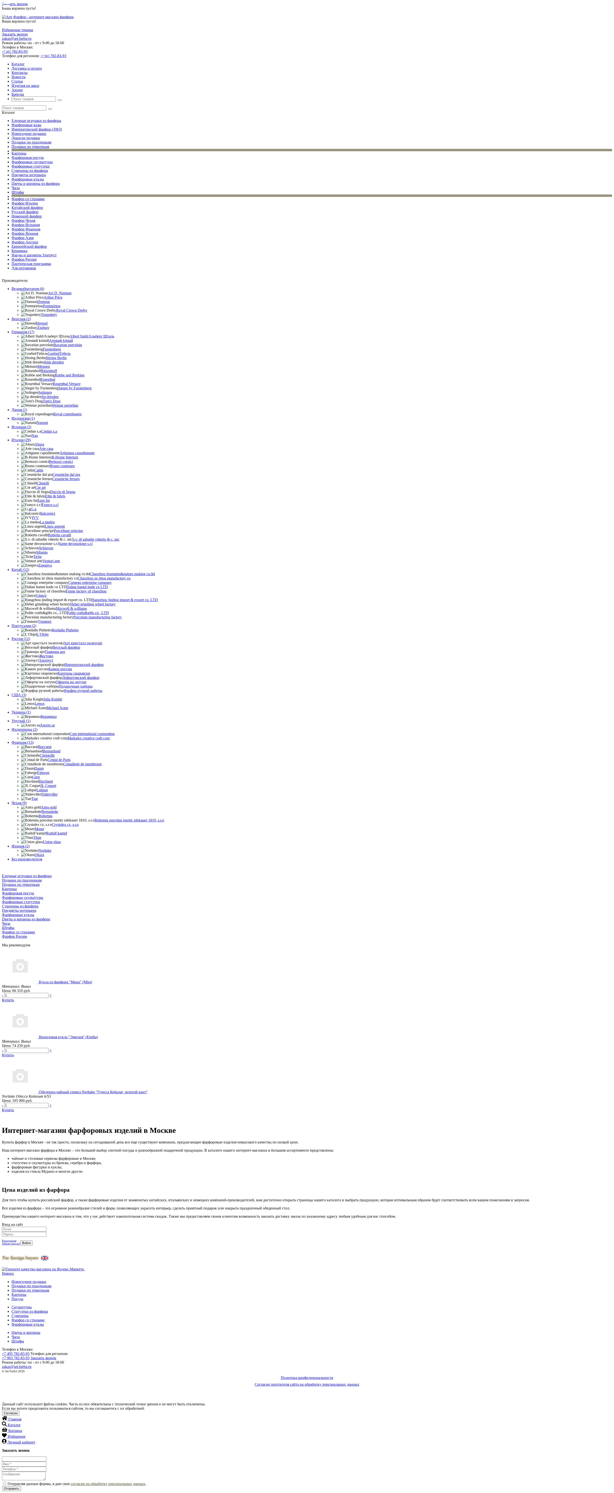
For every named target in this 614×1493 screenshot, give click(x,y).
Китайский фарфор (27, 208)
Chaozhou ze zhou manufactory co (104, 578)
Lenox (40, 703)
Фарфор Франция (26, 229)
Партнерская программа (31, 264)
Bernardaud (51, 751)
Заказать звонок (15, 4)
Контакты (20, 73)
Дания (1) (19, 410)
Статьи (17, 81)
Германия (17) (23, 332)
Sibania (41, 552)
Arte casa (46, 449)
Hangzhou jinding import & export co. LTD (124, 600)
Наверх (8, 1273)
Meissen (43, 366)
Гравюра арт (55, 652)
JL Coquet (48, 786)
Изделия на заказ (25, 86)
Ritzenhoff (49, 371)
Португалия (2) (24, 626)
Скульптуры (22, 1307)
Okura (39, 855)
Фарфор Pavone (24, 259)
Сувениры (20, 1316)
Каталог (18, 64)
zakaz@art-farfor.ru (16, 38)
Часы (16, 188)
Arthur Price (53, 297)
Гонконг (45, 621)
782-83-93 (15, 51)
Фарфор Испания (26, 225)
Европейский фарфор (29, 246)
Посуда (17, 1299)
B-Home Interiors (65, 457)
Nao (34, 436)
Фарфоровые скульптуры (32, 162)
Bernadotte (49, 812)
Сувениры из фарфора (30, 171)
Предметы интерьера (29, 175)
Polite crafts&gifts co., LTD (88, 613)
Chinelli (43, 483)
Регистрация (9, 1240)
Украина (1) (21, 712)
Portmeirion (51, 306)
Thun (37, 837)
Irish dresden (54, 362)
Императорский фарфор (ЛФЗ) (37, 129)
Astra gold (49, 807)
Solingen (45, 392)
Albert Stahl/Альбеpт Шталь (92, 336)
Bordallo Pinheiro (65, 630)
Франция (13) (23, 742)
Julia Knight (52, 699)
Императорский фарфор (84, 665)
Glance (41, 595)
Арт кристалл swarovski (83, 643)
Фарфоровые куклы (28, 179)
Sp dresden (50, 397)
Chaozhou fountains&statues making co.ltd (122, 574)
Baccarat (44, 747)
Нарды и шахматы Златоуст (34, 255)
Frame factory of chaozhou (86, 591)
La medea (47, 522)
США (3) (19, 695)
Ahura (39, 444)
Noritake (44, 850)
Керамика (19, 251)
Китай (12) (20, 570)
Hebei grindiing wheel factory (93, 604)
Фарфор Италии (25, 203)
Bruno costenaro (62, 466)
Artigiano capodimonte (77, 453)
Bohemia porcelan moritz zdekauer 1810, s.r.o (129, 820)
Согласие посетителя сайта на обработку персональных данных (307, 1384)
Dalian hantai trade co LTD (87, 587)
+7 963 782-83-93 (16, 1358)
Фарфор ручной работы (83, 691)
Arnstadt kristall (61, 340)
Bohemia (45, 816)
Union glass (52, 842)
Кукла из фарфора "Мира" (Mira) (65, 982)
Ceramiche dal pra (66, 474)
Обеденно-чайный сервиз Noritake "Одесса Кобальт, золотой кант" (93, 1092)
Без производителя (27, 859)
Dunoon (43, 302)
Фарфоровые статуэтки (31, 166)
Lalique (42, 790)
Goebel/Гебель (59, 353)
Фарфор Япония (25, 233)
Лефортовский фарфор (80, 678)
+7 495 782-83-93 (16, 1354)
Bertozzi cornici (61, 461)
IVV (35, 518)
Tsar (34, 799)
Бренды (18, 94)
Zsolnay (43, 328)
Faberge (43, 773)
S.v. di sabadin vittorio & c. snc (95, 539)
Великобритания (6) (28, 289)
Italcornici (47, 513)
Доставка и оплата (27, 68)
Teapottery (49, 315)
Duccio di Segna (62, 492)
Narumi (42, 423)
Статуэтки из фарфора (30, 1311)
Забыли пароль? (11, 1243)
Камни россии (60, 669)
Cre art (40, 487)
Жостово (46, 656)
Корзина (15, 1431)
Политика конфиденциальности (307, 1378)
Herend (41, 323)
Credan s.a (49, 431)
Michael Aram (57, 708)
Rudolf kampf (56, 833)
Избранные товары (17, 30)
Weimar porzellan (65, 405)
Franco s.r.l (50, 505)
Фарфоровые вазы (26, 125)
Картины (19, 153)
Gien (36, 777)
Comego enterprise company (90, 582)
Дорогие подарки (26, 138)
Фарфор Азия (23, 238)
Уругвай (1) (21, 721)
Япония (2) (21, 846)
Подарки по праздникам (31, 142)
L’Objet (42, 634)
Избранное (16, 1436)
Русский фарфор (25, 212)
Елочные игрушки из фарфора (36, 121)
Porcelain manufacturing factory (97, 617)
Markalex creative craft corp (88, 738)
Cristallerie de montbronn (82, 764)
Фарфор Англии (25, 242)
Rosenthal (47, 379)
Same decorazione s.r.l (76, 544)
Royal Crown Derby (71, 310)
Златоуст (46, 660)
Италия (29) (21, 440)
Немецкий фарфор (27, 216)
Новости (19, 77)
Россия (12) (21, 639)
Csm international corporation (92, 734)
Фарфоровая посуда (28, 158)
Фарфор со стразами (28, 199)
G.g (33, 509)
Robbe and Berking (69, 375)
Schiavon (46, 548)
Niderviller (49, 794)
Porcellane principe (68, 531)
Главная (14, 1419)
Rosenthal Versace (67, 384)
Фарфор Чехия (23, 220)
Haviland (46, 781)
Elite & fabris (55, 496)
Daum (39, 768)
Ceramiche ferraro (66, 479)
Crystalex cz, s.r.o (65, 824)
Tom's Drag (51, 401)
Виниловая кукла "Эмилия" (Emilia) (68, 1037)
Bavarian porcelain (67, 345)
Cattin (38, 470)
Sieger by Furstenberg (75, 388)
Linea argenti (55, 526)
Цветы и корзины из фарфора (36, 183)
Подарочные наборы (76, 686)
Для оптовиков (24, 268)
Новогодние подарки (29, 134)
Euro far (43, 500)
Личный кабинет (21, 1442)
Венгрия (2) (21, 319)
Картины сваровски (74, 673)
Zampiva (45, 565)
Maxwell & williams (71, 608)
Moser (39, 829)
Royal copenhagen (67, 414)
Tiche (37, 557)
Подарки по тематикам (30, 147)
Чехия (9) (19, 803)
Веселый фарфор (66, 647)
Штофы (18, 192)
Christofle (47, 755)
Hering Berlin (56, 358)
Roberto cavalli (59, 535)
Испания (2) (21, 427)
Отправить (11, 1488)
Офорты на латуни (71, 682)
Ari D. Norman (59, 293)
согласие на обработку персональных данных (108, 1484)
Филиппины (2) (24, 729)
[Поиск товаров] (60, 100)
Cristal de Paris (59, 760)
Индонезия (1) (23, 418)
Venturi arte (51, 561)
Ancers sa (47, 725)
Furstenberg (52, 349)
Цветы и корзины (26, 1332)
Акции (17, 90)
